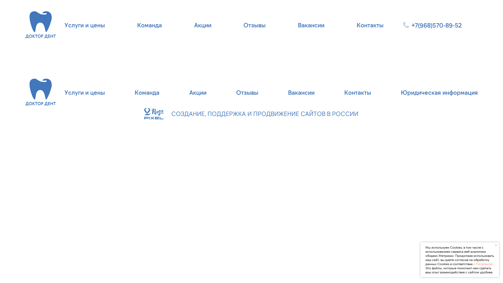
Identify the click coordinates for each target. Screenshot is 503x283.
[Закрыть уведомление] (496, 245)
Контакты (370, 24)
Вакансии (311, 24)
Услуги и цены (84, 24)
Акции (202, 24)
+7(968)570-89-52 (437, 25)
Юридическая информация (439, 92)
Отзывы (254, 24)
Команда (149, 24)
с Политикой (482, 264)
